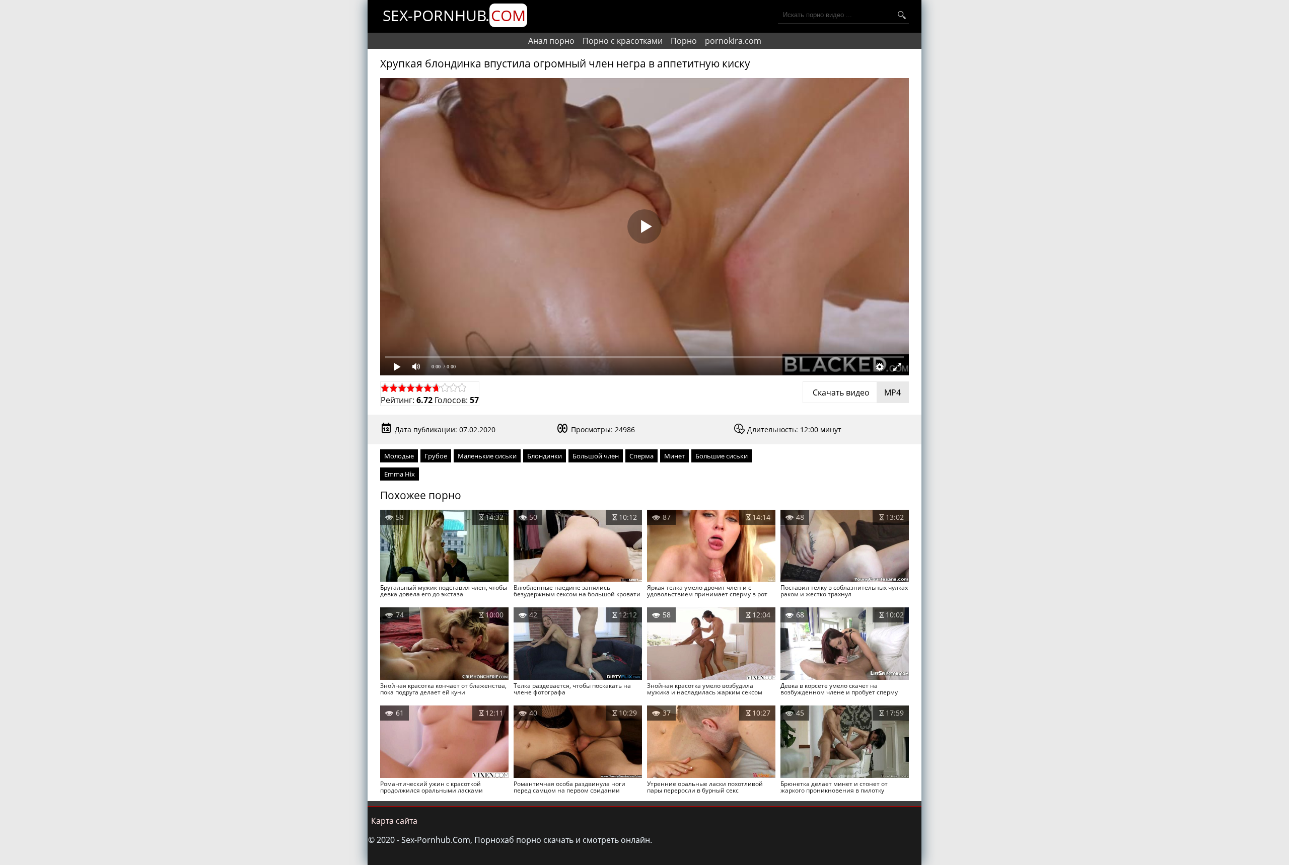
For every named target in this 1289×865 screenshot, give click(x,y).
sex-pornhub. (454, 15)
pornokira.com (733, 40)
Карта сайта (394, 820)
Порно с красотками (623, 40)
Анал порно (551, 40)
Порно (684, 40)
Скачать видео (856, 392)
